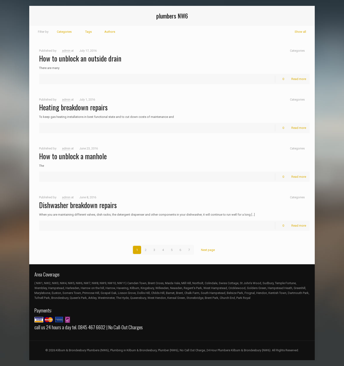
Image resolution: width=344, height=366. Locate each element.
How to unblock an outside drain (80, 58)
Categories (64, 31)
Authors (109, 31)
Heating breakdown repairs (73, 107)
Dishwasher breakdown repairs (78, 205)
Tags (88, 31)
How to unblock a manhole (73, 156)
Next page (208, 250)
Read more (298, 79)
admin (66, 50)
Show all (300, 31)
